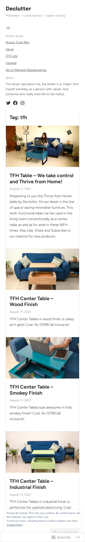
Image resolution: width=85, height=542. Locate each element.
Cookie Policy (15, 524)
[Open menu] (8, 28)
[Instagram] (22, 103)
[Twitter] (8, 103)
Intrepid (11, 63)
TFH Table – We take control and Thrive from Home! (41, 179)
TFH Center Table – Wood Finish (31, 302)
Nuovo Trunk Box (17, 42)
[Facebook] (15, 103)
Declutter (18, 8)
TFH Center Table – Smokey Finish (31, 390)
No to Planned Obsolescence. (26, 70)
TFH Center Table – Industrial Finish (31, 484)
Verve (10, 49)
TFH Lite (11, 56)
